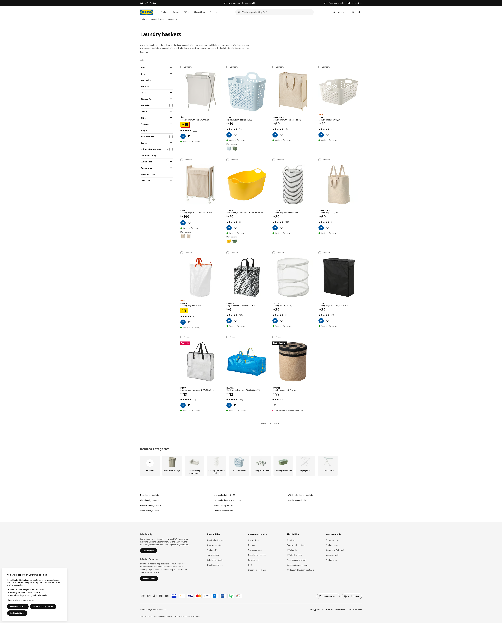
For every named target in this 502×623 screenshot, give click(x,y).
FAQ (250, 565)
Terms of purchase (355, 610)
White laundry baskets (223, 510)
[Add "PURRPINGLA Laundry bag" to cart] (321, 227)
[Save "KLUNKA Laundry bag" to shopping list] (281, 227)
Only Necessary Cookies (43, 606)
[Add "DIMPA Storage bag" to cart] (183, 405)
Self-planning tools (215, 560)
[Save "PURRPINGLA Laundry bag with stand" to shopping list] (281, 134)
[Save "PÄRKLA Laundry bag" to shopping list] (189, 322)
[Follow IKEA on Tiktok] (154, 596)
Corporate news (332, 540)
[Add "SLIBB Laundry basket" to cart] (321, 134)
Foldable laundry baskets (150, 505)
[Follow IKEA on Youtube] (166, 596)
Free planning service (257, 555)
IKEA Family (292, 550)
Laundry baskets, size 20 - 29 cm (228, 500)
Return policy (253, 560)
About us (291, 540)
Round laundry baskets (223, 505)
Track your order (255, 550)
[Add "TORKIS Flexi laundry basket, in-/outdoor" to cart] (229, 227)
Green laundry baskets (149, 510)
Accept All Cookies (17, 606)
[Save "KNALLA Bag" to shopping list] (235, 320)
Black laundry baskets (149, 500)
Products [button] (164, 12)
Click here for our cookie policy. (21, 600)
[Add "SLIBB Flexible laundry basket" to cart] (229, 134)
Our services (253, 540)
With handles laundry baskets (300, 495)
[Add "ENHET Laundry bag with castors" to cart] (183, 222)
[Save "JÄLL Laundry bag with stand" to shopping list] (189, 136)
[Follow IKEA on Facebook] (148, 596)
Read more (145, 52)
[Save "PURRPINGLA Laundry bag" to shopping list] (327, 227)
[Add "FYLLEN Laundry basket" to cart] (275, 320)
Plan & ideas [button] (199, 12)
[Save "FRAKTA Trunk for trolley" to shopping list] (235, 405)
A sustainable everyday (296, 560)
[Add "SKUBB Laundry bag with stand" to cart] (321, 320)
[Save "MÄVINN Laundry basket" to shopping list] (275, 405)
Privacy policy (315, 610)
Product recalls (332, 545)
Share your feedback (257, 570)
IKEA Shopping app (215, 565)
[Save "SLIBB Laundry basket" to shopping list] (327, 134)
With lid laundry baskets (298, 500)
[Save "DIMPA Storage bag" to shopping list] (189, 405)
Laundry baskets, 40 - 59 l (225, 495)
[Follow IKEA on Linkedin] (160, 596)
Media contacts (332, 555)
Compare (188, 67)
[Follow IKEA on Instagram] (142, 596)
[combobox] (273, 12)
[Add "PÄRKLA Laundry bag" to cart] (183, 322)
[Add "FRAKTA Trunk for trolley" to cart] (229, 405)
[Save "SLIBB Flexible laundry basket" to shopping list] (235, 134)
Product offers (213, 550)
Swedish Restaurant (215, 540)
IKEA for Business (294, 555)
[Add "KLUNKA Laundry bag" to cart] (275, 227)
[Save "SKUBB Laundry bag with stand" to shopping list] (327, 320)
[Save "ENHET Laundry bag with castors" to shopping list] (189, 222)
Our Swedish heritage (296, 545)
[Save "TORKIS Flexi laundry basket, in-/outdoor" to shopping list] (235, 227)
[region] (34, 594)
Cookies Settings (17, 613)
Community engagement (297, 565)
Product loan (331, 560)
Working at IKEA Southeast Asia (300, 570)
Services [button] (213, 12)
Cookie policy (327, 610)
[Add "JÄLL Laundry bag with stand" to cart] (183, 136)
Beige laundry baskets (149, 495)
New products (213, 555)
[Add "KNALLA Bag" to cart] (229, 320)
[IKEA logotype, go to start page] (146, 12)
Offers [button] (186, 12)
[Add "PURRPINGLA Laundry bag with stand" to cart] (275, 134)
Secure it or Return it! (335, 550)
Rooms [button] (176, 12)
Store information (214, 545)
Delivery (251, 545)
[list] (251, 466)
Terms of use (340, 610)
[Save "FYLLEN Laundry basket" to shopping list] (281, 320)
